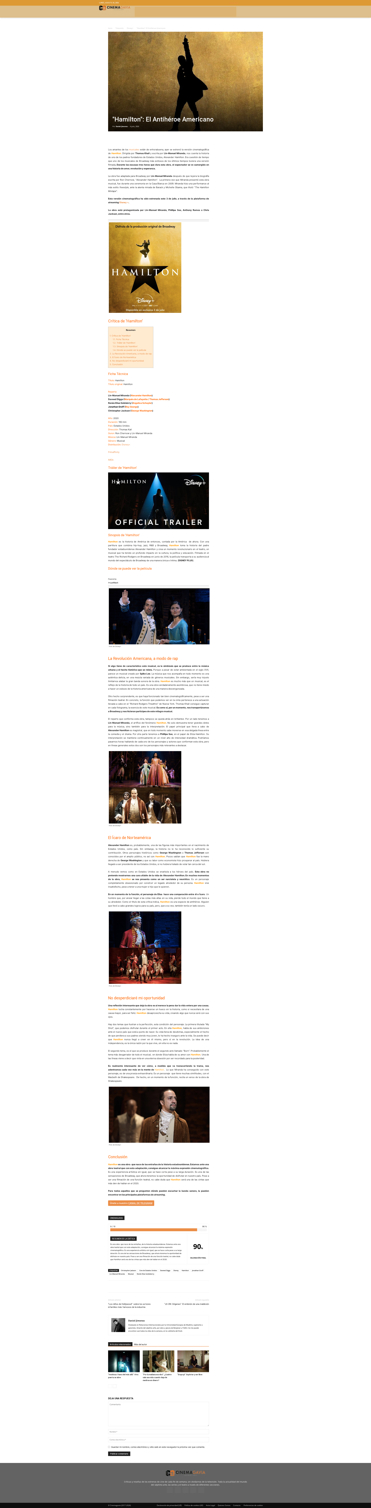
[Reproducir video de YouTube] (158, 500)
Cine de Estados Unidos (148, 1270)
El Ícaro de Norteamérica (123, 357)
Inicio (110, 28)
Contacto (236, 1505)
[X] (118, 139)
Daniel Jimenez (122, 126)
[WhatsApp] (138, 139)
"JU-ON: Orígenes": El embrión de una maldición (186, 1304)
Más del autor (140, 1344)
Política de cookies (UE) (193, 1505)
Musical (131, 1274)
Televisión (120, 28)
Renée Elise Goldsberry (145, 1274)
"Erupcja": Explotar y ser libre (189, 1374)
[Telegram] (131, 139)
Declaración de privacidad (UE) (169, 1505)
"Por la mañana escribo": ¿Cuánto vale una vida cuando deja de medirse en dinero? (157, 1377)
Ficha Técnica (121, 339)
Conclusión (116, 364)
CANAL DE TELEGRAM (140, 1203)
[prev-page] (110, 1386)
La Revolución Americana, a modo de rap (131, 353)
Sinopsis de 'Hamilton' (125, 346)
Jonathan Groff (197, 1270)
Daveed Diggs (165, 1270)
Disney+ (130, 28)
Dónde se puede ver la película (129, 350)
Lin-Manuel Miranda (117, 1274)
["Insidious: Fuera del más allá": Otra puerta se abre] (124, 1361)
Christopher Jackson (128, 1270)
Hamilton (185, 1270)
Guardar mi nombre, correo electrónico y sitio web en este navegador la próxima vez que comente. (158, 1447)
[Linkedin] (124, 139)
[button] (250, 3)
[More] (144, 139)
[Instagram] (178, 1490)
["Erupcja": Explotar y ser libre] (193, 1361)
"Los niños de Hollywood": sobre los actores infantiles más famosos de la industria (129, 1305)
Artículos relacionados (120, 1344)
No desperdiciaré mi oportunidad (127, 360)
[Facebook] (111, 139)
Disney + (124, 202)
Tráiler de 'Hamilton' (124, 343)
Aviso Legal (210, 1505)
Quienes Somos (224, 1505)
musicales (134, 149)
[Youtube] (201, 1490)
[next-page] (114, 1386)
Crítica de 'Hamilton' (120, 335)
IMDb (110, 459)
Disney (176, 1270)
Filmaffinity (113, 452)
